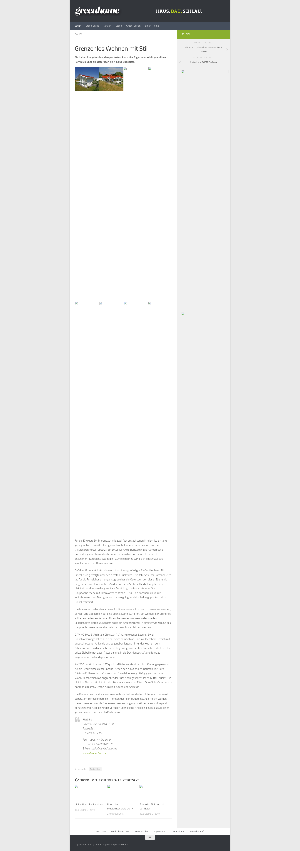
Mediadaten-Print (120, 831)
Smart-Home (152, 25)
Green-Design (133, 25)
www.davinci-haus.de (94, 753)
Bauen (78, 25)
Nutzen (107, 25)
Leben (118, 25)
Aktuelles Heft (197, 831)
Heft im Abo (141, 831)
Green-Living (92, 25)
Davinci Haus (95, 769)
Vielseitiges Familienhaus (89, 804)
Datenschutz (177, 831)
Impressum (159, 831)
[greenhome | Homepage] (139, 11)
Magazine (101, 831)
